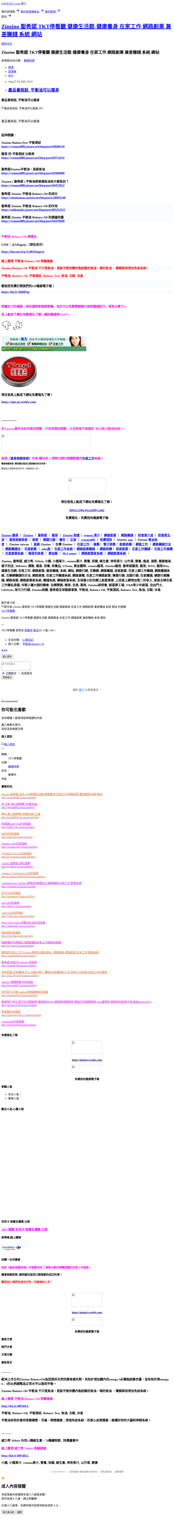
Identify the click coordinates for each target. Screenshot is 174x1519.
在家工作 (83, 544)
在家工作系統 (63, 549)
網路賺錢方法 (162, 544)
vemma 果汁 (92, 535)
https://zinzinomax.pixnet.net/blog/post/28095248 (33, 197)
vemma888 (88, 539)
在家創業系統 (14, 553)
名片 (11, 75)
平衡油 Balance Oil (33, 644)
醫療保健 (29, 60)
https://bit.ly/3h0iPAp (15, 292)
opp (130, 539)
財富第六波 (145, 535)
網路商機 (106, 549)
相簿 (11, 67)
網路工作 (142, 544)
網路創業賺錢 (86, 549)
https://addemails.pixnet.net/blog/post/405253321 (33, 209)
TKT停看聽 (8, 610)
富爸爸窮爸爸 (18, 539)
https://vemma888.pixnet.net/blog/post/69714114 (32, 157)
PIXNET (61, 1471)
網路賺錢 (127, 535)
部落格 (12, 71)
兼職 (96, 544)
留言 (36, 630)
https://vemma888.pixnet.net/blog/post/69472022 (33, 185)
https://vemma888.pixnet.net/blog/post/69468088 (33, 173)
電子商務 (109, 544)
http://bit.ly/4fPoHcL (15, 1406)
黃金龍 (53, 553)
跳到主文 (6, 43)
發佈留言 (7, 677)
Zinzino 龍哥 (9, 535)
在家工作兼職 (163, 549)
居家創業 (122, 549)
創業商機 (125, 544)
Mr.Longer (69, 553)
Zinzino (28, 535)
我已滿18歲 (8, 1512)
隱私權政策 (106, 1471)
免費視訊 (106, 539)
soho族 (45, 549)
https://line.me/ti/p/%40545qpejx (22, 251)
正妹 (73, 539)
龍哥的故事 (36, 553)
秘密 (35, 539)
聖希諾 (42, 535)
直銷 (37, 544)
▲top (4, 650)
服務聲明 (119, 1471)
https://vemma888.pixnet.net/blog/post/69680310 (33, 146)
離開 (19, 1512)
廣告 (62, 539)
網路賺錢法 (13, 549)
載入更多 (7, 656)
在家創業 (30, 549)
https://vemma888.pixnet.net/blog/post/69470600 (33, 221)
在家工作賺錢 (141, 549)
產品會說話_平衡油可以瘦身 (33, 90)
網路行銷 (49, 539)
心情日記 (27, 639)
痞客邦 (28, 630)
